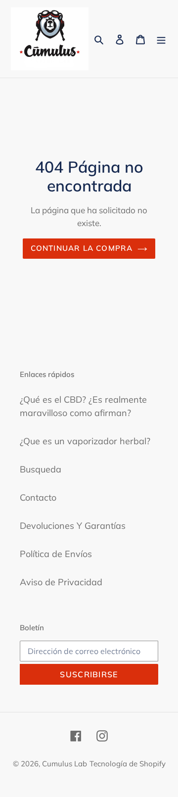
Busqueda (40, 469)
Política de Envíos (56, 554)
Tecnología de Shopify (127, 763)
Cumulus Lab (64, 763)
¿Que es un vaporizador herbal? (85, 441)
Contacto (38, 497)
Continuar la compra (82, 248)
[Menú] (161, 38)
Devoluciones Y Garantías (73, 525)
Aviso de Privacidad (61, 582)
